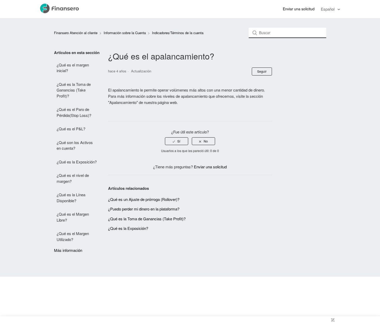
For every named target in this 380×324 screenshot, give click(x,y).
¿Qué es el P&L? (71, 128)
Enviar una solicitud (299, 8)
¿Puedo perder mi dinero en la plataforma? (143, 209)
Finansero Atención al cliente (75, 32)
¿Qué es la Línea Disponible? (71, 197)
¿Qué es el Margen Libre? (73, 217)
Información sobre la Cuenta (125, 32)
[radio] (176, 141)
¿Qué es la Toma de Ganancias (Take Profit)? (74, 90)
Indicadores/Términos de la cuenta (177, 32)
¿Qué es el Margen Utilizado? (73, 236)
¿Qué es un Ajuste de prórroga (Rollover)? (143, 199)
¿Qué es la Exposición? (77, 161)
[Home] (65, 11)
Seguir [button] (262, 71)
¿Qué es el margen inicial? (73, 67)
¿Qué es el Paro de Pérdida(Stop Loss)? (74, 112)
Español (328, 9)
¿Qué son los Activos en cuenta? (75, 145)
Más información (68, 250)
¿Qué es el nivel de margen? (73, 178)
